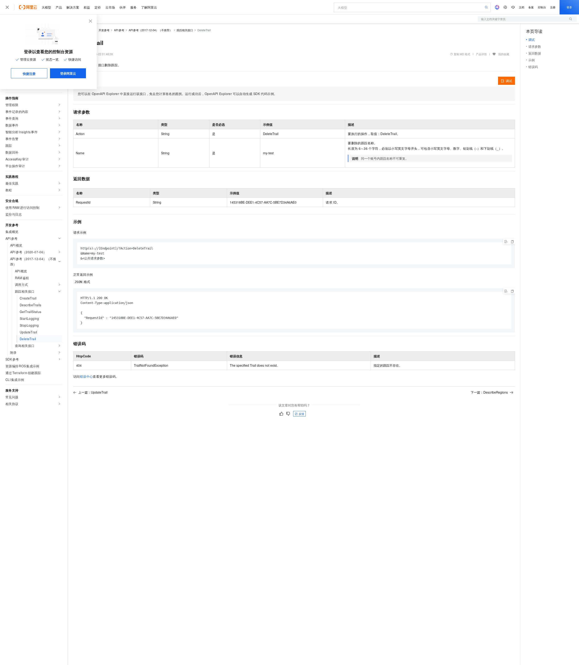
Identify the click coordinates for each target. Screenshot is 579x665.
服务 (133, 7)
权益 (87, 7)
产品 (59, 7)
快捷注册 (29, 73)
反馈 (301, 414)
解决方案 (72, 7)
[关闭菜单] (7, 7)
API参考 (119, 30)
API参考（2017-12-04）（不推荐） (150, 30)
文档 (521, 7)
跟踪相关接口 (185, 30)
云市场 (110, 7)
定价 (98, 7)
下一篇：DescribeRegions (489, 392)
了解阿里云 (149, 7)
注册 (552, 7)
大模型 (46, 7)
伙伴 (122, 7)
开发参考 (104, 30)
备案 (531, 7)
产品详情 (481, 54)
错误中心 (86, 376)
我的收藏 (503, 54)
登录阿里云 (68, 73)
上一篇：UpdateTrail (92, 392)
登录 (569, 7)
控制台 (542, 7)
